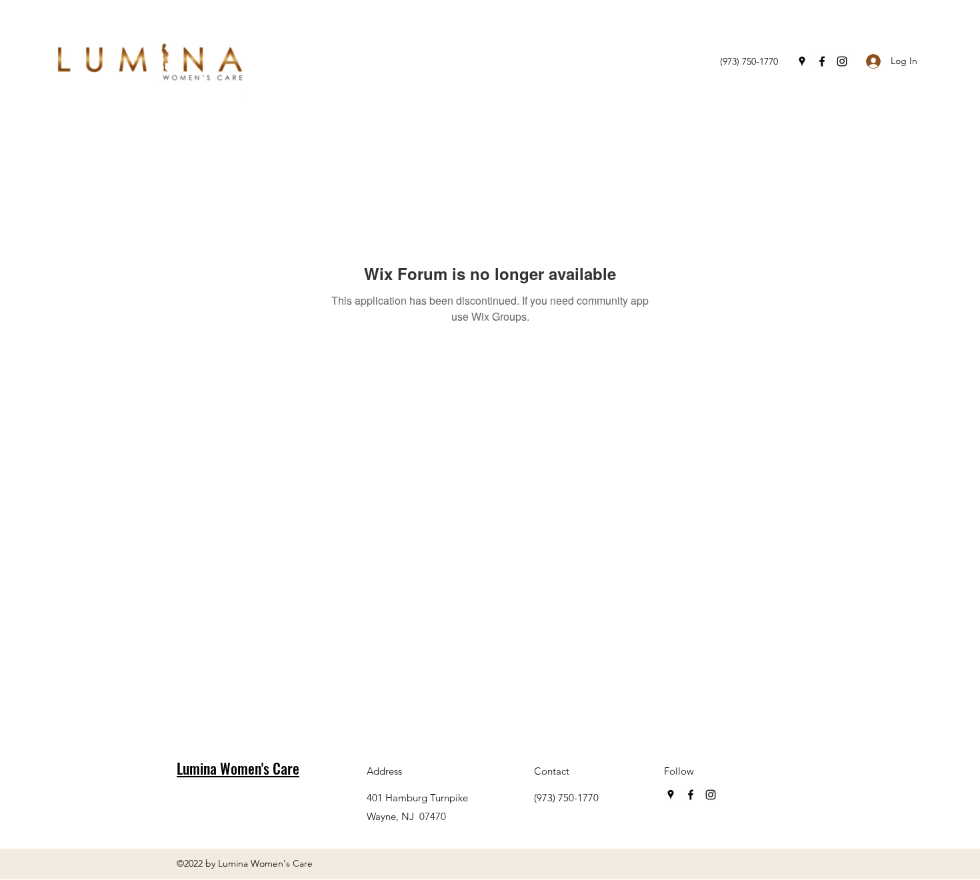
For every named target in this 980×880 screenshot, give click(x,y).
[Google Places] (802, 61)
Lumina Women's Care (238, 768)
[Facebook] (822, 61)
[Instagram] (842, 61)
